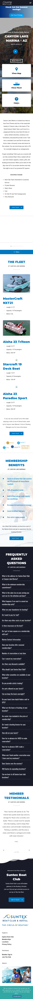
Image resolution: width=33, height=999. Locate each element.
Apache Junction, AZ (16, 44)
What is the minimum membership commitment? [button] (13, 586)
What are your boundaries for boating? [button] (15, 609)
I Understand (17, 996)
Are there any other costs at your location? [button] (16, 620)
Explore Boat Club (8, 937)
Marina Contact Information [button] (11, 639)
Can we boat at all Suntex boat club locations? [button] (14, 776)
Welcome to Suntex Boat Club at (16, 32)
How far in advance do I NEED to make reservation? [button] (14, 740)
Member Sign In (7, 954)
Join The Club (6, 957)
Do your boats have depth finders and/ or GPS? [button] (15, 701)
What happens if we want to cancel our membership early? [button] (15, 603)
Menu (17, 252)
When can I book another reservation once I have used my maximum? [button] (16, 757)
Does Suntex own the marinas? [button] (12, 763)
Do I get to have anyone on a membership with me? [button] (16, 632)
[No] (31, 992)
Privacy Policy (6, 944)
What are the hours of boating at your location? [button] (14, 709)
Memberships (6, 939)
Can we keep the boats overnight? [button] (13, 694)
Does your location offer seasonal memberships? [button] (13, 646)
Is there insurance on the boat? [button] (12, 625)
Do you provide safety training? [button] (12, 683)
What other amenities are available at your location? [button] (16, 676)
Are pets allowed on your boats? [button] (12, 688)
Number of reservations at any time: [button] (14, 653)
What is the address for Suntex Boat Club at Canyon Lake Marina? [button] (16, 577)
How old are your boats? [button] (10, 733)
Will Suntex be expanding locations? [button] (14, 769)
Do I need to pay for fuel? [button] (10, 615)
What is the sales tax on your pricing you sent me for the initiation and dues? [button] (15, 594)
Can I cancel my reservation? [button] (11, 658)
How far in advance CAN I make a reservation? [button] (13, 748)
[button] (30, 3)
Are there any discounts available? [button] (13, 664)
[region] (16, 229)
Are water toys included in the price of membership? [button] (15, 718)
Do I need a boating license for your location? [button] (14, 726)
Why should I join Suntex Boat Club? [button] (14, 669)
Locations (5, 942)
